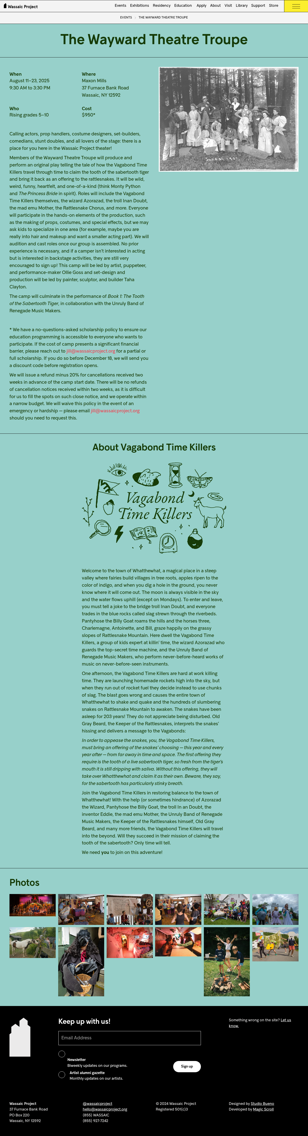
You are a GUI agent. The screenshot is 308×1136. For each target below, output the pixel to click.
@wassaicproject (97, 1104)
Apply (201, 6)
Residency (161, 6)
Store (273, 6)
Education (183, 6)
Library (242, 6)
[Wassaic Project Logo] (21, 6)
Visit (228, 6)
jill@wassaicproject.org (91, 351)
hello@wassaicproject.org (105, 1109)
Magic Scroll (263, 1109)
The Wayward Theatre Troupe (163, 17)
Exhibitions (139, 6)
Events (120, 6)
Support (258, 6)
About (215, 6)
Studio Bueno (262, 1104)
